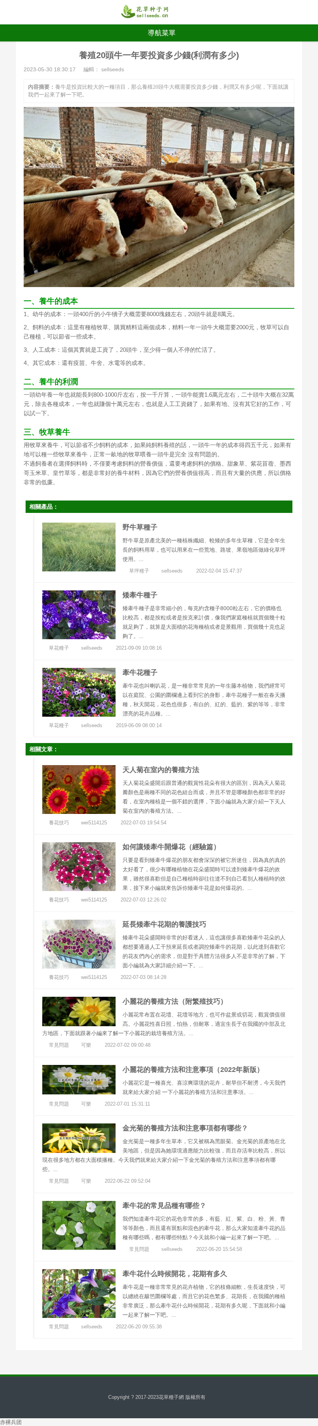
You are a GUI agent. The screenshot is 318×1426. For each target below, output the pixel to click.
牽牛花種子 (140, 672)
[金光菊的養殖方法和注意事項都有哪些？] (79, 1138)
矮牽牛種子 (140, 595)
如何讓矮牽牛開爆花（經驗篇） (171, 847)
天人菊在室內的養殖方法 (161, 770)
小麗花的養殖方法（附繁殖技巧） (175, 1001)
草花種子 (59, 648)
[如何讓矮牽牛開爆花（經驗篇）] (79, 866)
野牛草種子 (140, 527)
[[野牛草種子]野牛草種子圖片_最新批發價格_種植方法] (79, 546)
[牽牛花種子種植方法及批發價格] (79, 691)
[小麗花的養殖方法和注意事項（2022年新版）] (79, 1079)
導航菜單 (162, 33)
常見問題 (59, 1045)
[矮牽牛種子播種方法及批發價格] (79, 614)
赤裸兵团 (11, 1422)
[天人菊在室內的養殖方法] (79, 789)
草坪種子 (139, 571)
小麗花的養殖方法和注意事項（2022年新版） (193, 1069)
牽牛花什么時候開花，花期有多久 (175, 1274)
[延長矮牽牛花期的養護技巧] (79, 943)
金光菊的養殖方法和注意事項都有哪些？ (185, 1128)
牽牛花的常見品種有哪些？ (164, 1205)
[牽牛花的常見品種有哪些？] (79, 1225)
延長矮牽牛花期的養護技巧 (164, 924)
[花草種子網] (145, 12)
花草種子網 (171, 1397)
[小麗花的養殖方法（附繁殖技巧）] (79, 1011)
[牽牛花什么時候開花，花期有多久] (79, 1293)
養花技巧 (59, 823)
